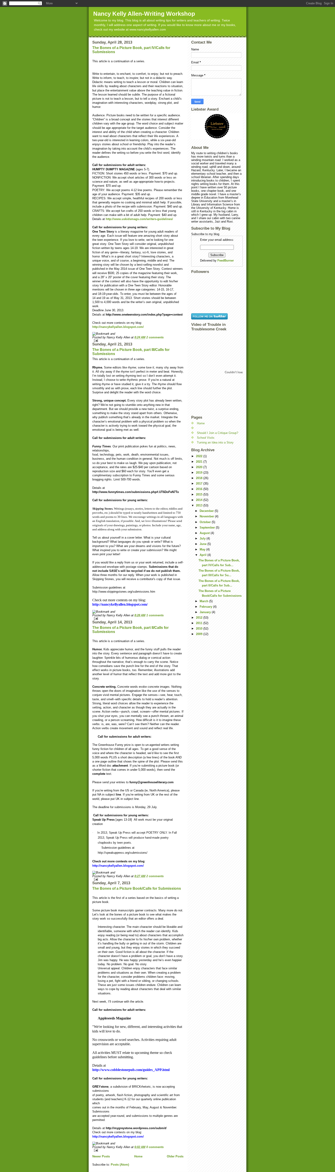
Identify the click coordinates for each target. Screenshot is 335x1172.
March (204, 601)
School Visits (205, 437)
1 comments (155, 615)
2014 (199, 500)
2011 (199, 623)
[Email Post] (137, 340)
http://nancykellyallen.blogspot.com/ (118, 327)
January (206, 612)
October (206, 522)
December (207, 511)
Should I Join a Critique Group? (217, 433)
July (203, 538)
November (207, 516)
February (206, 606)
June (203, 544)
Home (138, 1156)
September (208, 527)
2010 (199, 628)
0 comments (155, 1147)
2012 (199, 617)
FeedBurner (225, 260)
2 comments (155, 337)
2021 (199, 461)
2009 (199, 634)
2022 (199, 456)
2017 (199, 483)
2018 (199, 478)
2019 (199, 472)
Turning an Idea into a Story (215, 442)
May (203, 549)
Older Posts (175, 1156)
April (203, 555)
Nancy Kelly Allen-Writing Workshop (144, 13)
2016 (199, 489)
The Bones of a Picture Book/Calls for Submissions (136, 888)
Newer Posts (101, 1156)
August (205, 533)
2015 (199, 494)
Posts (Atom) (120, 1164)
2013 (199, 505)
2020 (199, 467)
